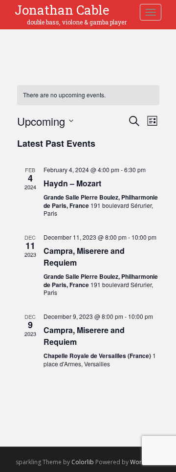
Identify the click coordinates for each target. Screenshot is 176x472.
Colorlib (82, 462)
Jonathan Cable (62, 10)
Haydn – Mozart (72, 183)
